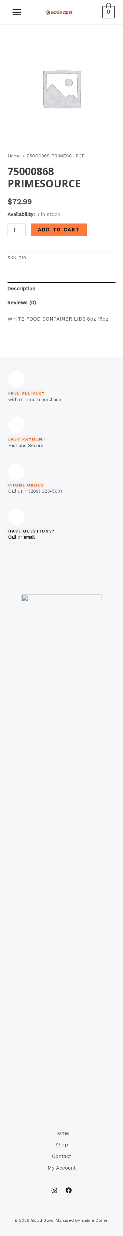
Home (14, 155)
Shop (61, 1145)
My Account (61, 1168)
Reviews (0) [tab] (22, 302)
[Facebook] (69, 1190)
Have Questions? (31, 531)
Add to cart (59, 230)
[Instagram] (54, 1190)
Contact (61, 1156)
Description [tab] (22, 288)
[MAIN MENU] (16, 11)
